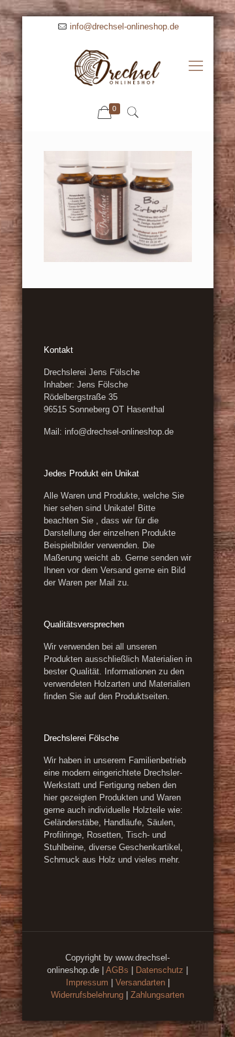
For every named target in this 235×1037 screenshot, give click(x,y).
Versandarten (140, 982)
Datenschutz (159, 970)
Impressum (87, 982)
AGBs (117, 970)
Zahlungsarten (157, 995)
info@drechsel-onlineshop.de (124, 26)
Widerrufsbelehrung (87, 995)
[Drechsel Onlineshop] (118, 66)
